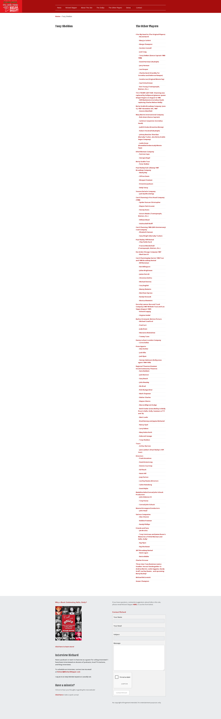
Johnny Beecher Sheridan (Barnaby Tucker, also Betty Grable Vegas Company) (151, 136)
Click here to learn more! (64, 647)
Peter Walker (144, 164)
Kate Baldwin (144, 371)
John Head (143, 511)
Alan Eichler (143, 349)
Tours (138, 443)
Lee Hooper (143, 69)
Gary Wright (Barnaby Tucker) (150, 236)
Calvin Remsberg (145, 485)
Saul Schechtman (146, 83)
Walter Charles (145, 397)
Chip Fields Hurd (145, 242)
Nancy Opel (143, 425)
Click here (59, 695)
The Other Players (115, 8)
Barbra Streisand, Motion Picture (149, 319)
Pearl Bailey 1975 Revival (145, 240)
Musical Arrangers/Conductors (148, 508)
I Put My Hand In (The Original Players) (150, 34)
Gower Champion (142, 581)
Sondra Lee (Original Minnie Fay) (151, 79)
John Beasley (144, 382)
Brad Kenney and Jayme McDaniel (152, 421)
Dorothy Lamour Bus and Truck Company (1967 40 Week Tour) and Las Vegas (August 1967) (150, 306)
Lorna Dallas (144, 343)
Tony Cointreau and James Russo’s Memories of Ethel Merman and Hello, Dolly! (152, 536)
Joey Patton (143, 477)
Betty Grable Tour (143, 161)
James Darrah (144, 274)
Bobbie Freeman (145, 521)
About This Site (86, 8)
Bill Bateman (144, 263)
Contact (139, 8)
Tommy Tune (144, 336)
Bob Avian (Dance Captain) (149, 117)
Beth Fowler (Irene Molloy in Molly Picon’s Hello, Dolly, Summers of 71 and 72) (151, 411)
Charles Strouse (142, 560)
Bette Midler (144, 556)
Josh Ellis (142, 353)
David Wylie (143, 488)
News (59, 8)
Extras (128, 8)
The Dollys (100, 8)
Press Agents (141, 346)
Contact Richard (121, 693)
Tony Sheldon (144, 440)
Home (57, 16)
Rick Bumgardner (146, 390)
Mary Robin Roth (145, 432)
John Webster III (145, 497)
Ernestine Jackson (146, 184)
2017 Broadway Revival (144, 550)
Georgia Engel (144, 158)
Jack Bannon (144, 375)
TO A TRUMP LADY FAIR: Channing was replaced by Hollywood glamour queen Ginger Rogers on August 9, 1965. (151, 95)
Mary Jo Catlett (145, 40)
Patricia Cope (144, 154)
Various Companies (143, 514)
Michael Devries (145, 282)
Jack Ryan (142, 356)
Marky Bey (143, 173)
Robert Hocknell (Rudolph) (149, 131)
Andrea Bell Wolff (146, 224)
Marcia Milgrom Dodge (148, 405)
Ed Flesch (142, 470)
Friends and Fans (142, 528)
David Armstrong (146, 462)
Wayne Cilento (144, 401)
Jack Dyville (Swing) (146, 194)
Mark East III (144, 254)
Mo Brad (142, 386)
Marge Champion (145, 44)
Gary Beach (143, 378)
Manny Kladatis (145, 289)
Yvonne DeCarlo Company (146, 191)
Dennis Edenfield (145, 111)
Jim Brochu (143, 530)
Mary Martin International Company (150, 115)
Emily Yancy (143, 188)
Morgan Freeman (145, 180)
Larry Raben (143, 428)
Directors (139, 456)
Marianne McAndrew (147, 333)
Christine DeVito (145, 278)
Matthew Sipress (145, 293)
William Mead (144, 220)
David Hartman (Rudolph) (149, 62)
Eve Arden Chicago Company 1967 (148, 252)
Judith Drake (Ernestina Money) (151, 127)
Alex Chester (144, 517)
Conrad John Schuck (147, 504)
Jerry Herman (144, 65)
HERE (135, 604)
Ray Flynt (142, 543)
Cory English (144, 285)
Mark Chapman (145, 394)
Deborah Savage (145, 436)
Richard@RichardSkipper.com (68, 672)
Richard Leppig (145, 311)
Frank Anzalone (145, 458)
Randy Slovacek (145, 297)
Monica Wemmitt (146, 300)
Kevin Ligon (143, 553)
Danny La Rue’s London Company (148, 340)
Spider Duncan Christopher (149, 202)
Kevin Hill (142, 473)
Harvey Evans (144, 210)
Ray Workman (144, 547)
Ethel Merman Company (145, 152)
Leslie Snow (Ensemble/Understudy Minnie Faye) (150, 145)
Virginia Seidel (144, 315)
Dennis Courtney (145, 466)
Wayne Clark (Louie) (146, 206)
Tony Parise (143, 501)
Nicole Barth (144, 37)
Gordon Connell (145, 48)
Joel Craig (143, 52)
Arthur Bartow (145, 446)
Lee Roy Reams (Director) (148, 481)
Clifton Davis (144, 176)
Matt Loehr (143, 417)
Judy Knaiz (143, 329)
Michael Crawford (146, 321)
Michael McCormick (143, 577)
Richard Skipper (71, 8)
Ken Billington (144, 267)
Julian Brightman (145, 270)
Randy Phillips (144, 524)
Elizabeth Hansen (146, 232)
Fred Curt (143, 325)
